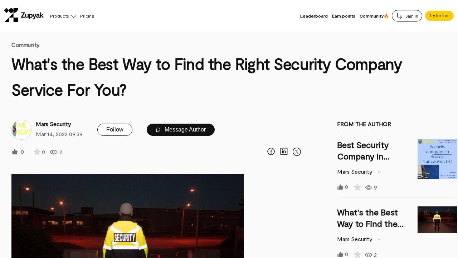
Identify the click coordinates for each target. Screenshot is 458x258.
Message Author (184, 129)
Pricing (87, 15)
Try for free (439, 15)
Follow (114, 129)
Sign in (411, 15)
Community (25, 44)
